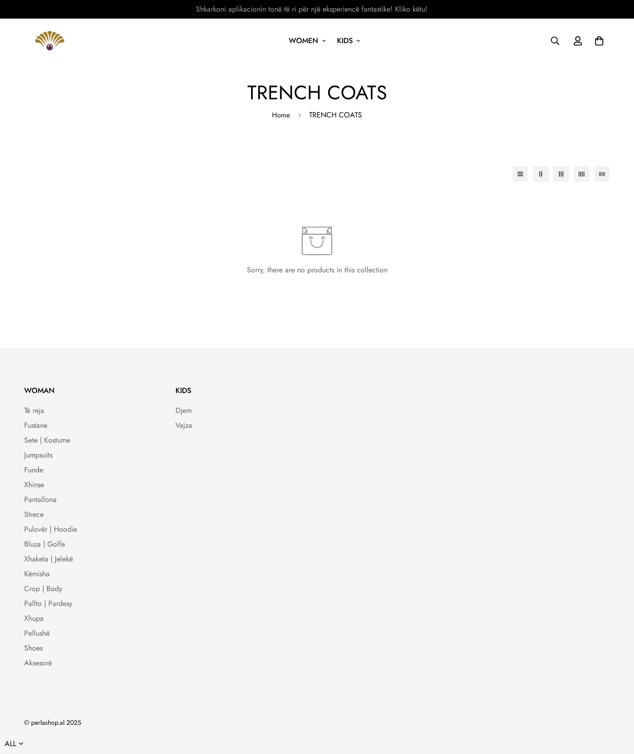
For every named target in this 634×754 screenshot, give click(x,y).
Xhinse (34, 484)
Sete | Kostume (47, 440)
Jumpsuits (38, 455)
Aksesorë (38, 662)
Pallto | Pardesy (48, 603)
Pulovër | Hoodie (50, 529)
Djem (183, 410)
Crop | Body (43, 588)
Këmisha (37, 573)
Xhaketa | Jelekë (48, 559)
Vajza (183, 425)
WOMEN (303, 40)
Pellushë (37, 633)
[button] (597, 41)
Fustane (35, 425)
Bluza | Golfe (44, 544)
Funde (33, 469)
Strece (34, 514)
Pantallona (40, 499)
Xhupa (34, 618)
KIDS (345, 40)
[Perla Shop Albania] (49, 40)
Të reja (34, 410)
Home (281, 115)
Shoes (33, 648)
